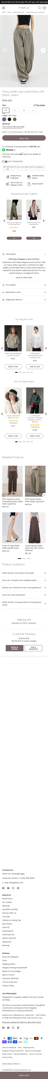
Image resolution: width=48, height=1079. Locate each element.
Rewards (6, 906)
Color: (9, 115)
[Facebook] (3, 888)
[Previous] (3, 495)
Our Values (7, 902)
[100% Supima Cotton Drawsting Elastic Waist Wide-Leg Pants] (12, 481)
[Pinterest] (18, 888)
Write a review (14, 648)
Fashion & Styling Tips (11, 920)
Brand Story (7, 898)
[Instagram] (13, 888)
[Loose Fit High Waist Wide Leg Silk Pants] (12, 527)
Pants (9, 12)
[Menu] (3, 7)
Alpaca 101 (6, 942)
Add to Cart (24, 1075)
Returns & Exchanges (11, 971)
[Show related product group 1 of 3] (19, 558)
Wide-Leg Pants (18, 12)
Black (9, 119)
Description (10, 254)
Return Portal (8, 975)
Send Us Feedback (10, 957)
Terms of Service (9, 982)
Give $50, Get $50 (10, 909)
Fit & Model (10, 285)
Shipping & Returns (13, 299)
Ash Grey (4, 119)
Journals (6, 916)
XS (6, 110)
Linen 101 (5, 927)
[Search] (39, 8)
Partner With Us (9, 913)
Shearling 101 (7, 931)
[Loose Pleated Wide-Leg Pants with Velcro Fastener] (35, 527)
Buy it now (24, 138)
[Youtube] (8, 888)
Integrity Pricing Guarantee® (14, 967)
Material (6, 124)
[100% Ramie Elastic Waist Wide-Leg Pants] (35, 481)
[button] (4, 50)
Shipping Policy (8, 964)
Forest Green (15, 119)
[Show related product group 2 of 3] (24, 558)
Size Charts (7, 924)
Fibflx (4, 12)
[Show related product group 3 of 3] (28, 558)
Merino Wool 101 (9, 938)
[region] (24, 509)
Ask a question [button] (33, 648)
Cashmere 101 (8, 934)
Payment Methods (10, 978)
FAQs (4, 960)
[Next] (44, 495)
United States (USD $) (10, 1064)
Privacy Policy (8, 985)
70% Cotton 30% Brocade (13, 127)
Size (23, 105)
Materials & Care (13, 292)
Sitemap (6, 945)
